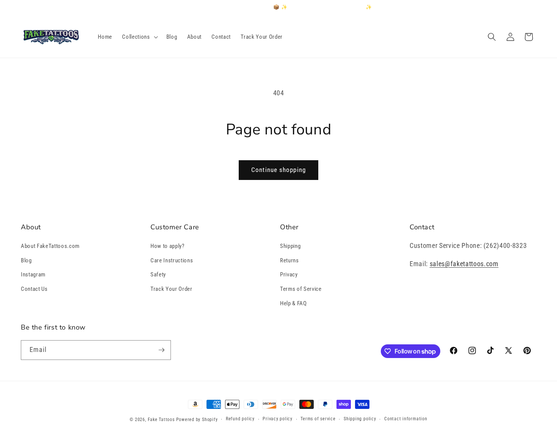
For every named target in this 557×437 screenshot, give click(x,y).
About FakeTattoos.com (50, 246)
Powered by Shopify (197, 419)
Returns (289, 260)
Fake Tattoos (161, 419)
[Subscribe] (161, 350)
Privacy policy (278, 418)
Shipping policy (360, 418)
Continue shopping (278, 170)
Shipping (290, 246)
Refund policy (240, 418)
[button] (139, 37)
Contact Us (34, 289)
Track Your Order (171, 289)
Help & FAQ (293, 303)
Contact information (405, 418)
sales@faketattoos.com (464, 264)
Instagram (33, 274)
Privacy (289, 274)
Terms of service (317, 418)
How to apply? (167, 246)
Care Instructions (171, 260)
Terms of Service (301, 289)
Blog (26, 260)
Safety (158, 274)
